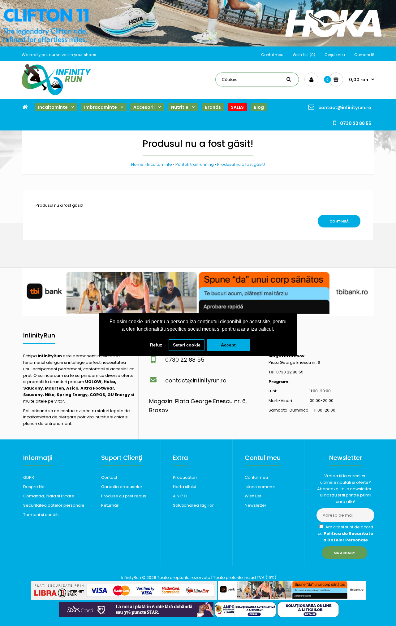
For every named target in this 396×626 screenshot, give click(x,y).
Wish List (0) (304, 54)
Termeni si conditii (41, 515)
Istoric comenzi (260, 487)
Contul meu (272, 54)
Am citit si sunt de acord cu (345, 533)
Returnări (110, 505)
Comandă (364, 54)
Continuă (339, 221)
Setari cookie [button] (186, 344)
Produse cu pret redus (123, 496)
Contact (109, 477)
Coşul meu (335, 54)
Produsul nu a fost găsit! (241, 164)
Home (137, 164)
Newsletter (255, 505)
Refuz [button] (156, 344)
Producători (185, 477)
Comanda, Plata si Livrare (48, 496)
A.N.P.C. (180, 496)
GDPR (28, 477)
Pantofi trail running (194, 164)
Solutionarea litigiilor (193, 505)
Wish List (253, 496)
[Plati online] (124, 598)
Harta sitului (184, 487)
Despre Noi (34, 487)
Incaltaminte (159, 164)
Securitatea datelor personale (53, 505)
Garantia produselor (121, 487)
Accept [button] (228, 344)
